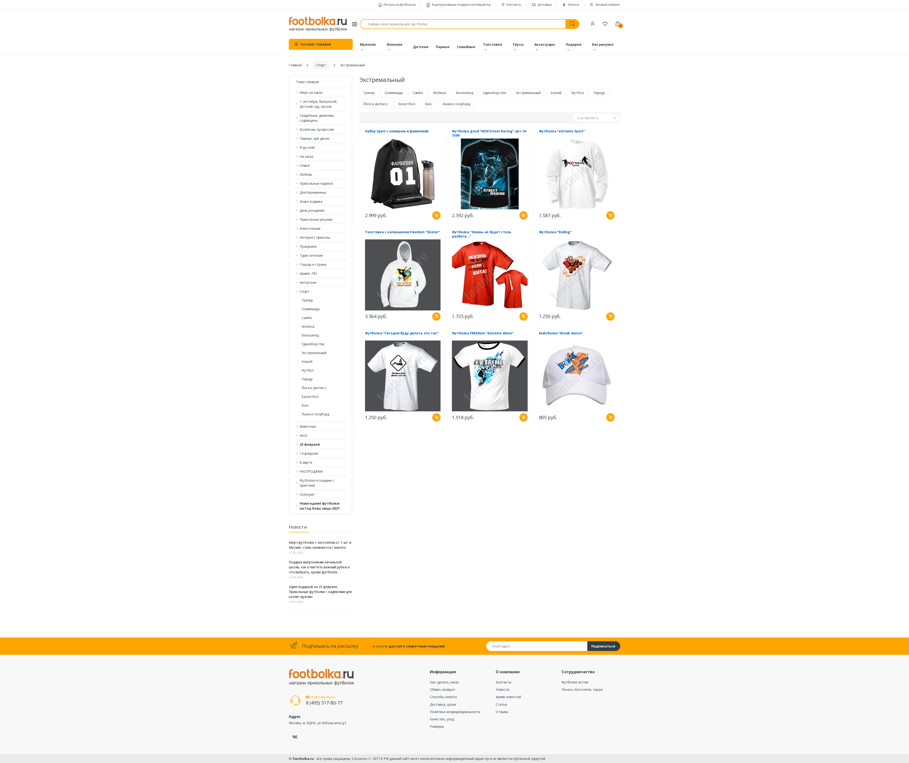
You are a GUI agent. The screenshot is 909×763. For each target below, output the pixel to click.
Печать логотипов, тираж (582, 689)
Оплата (573, 4)
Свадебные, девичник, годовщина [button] (317, 118)
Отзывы (502, 711)
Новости (502, 689)
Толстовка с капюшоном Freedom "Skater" (402, 232)
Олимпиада (311, 309)
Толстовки (492, 44)
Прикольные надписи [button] (316, 183)
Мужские (368, 44)
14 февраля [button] (309, 453)
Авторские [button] (308, 282)
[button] (320, 444)
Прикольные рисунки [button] (316, 219)
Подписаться (603, 646)
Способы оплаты (443, 697)
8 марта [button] (306, 462)
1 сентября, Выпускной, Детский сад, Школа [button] (318, 104)
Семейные (466, 47)
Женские (394, 44)
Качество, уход (442, 719)
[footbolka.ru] (318, 24)
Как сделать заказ (444, 682)
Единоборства (313, 344)
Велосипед (310, 335)
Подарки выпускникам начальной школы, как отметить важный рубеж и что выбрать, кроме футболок (319, 567)
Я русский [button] (307, 147)
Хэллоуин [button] (307, 494)
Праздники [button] (308, 246)
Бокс (305, 405)
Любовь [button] (306, 174)
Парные (442, 47)
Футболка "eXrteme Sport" (562, 131)
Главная (295, 65)
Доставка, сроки (443, 704)
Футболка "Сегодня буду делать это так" (402, 333)
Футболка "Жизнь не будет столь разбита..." (481, 234)
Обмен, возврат (442, 689)
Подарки (573, 44)
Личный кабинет (607, 4)
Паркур (307, 379)
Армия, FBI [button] (308, 273)
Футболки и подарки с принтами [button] (317, 483)
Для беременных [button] (313, 192)
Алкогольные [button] (310, 228)
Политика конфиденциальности (455, 711)
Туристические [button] (311, 255)
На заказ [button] (306, 156)
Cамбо (307, 317)
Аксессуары (544, 44)
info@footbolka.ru (322, 697)
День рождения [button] (312, 210)
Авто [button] (303, 435)
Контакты (513, 4)
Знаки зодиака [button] (311, 201)
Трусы (517, 44)
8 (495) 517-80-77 (324, 703)
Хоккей (307, 361)
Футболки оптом (574, 682)
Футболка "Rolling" (555, 232)
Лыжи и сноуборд (315, 414)
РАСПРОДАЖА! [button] (311, 471)
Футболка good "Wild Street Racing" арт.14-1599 (489, 133)
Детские (420, 47)
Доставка (544, 4)
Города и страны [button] (313, 264)
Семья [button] (305, 165)
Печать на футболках (399, 4)
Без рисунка (602, 44)
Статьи (501, 704)
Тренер (307, 300)
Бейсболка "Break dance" (561, 333)
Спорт (321, 65)
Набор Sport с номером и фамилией (396, 131)
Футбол (308, 370)
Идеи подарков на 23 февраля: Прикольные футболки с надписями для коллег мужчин (320, 591)
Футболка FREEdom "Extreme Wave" (483, 333)
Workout (308, 326)
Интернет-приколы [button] (315, 237)
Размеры (437, 726)
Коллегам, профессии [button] (317, 129)
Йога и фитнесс (314, 388)
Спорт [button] (304, 291)
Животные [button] (308, 426)
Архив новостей (508, 697)
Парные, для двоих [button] (315, 138)
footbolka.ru (303, 758)
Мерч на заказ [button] (311, 92)
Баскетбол (310, 396)
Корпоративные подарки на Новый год (460, 4)
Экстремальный (314, 352)
